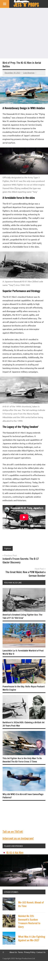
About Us (13, 952)
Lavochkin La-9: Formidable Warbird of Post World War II (23, 652)
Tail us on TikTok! (13, 832)
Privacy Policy (29, 952)
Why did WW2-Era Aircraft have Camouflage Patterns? (23, 795)
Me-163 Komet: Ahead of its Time (31, 904)
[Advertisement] (24, 33)
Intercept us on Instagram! (18, 838)
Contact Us (40, 952)
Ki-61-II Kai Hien (14, 852)
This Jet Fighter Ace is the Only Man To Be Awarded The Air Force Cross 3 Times (22, 760)
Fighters (7, 548)
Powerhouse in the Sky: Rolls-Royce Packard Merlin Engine (24, 688)
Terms (20, 952)
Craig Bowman (29, 72)
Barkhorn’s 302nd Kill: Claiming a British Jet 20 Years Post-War (23, 724)
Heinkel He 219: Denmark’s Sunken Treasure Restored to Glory (29, 921)
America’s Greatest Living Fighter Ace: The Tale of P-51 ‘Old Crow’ (22, 616)
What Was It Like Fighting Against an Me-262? (31, 938)
